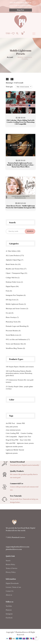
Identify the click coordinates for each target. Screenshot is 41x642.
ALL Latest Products (15, 255)
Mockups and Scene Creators (17, 308)
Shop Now (20, 10)
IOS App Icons (12, 300)
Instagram (9, 614)
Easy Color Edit (25, 440)
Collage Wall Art (12, 277)
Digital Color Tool (25, 436)
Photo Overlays (12, 317)
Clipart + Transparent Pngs (16, 273)
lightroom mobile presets (14, 446)
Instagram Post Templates (16, 295)
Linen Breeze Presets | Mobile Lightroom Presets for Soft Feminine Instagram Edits (20, 207)
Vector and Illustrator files (16, 344)
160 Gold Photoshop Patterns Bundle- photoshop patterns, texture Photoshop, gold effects (19, 373)
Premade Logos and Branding (17, 326)
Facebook (9, 618)
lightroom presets (12, 453)
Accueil (10, 57)
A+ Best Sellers (13, 251)
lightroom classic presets (25, 443)
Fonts (9, 291)
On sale (9, 313)
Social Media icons (13, 335)
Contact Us (9, 591)
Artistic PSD (21, 423)
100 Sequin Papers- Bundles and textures (20, 367)
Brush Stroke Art (13, 264)
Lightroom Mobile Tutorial (15, 450)
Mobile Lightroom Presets (16, 304)
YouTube (9, 606)
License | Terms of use (13, 587)
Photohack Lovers (18, 537)
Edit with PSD (10, 443)
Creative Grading (26, 433)
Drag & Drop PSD (12, 440)
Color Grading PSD (12, 433)
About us (9, 595)
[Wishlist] (20, 105)
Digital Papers (12, 286)
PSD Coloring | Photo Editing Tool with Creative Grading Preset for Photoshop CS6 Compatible (20, 122)
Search (8, 560)
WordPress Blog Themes (15, 348)
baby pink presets (12, 427)
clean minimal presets (13, 430)
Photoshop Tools (13, 322)
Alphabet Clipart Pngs (14, 260)
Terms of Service (11, 568)
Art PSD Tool (10, 423)
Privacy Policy (11, 572)
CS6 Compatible (11, 436)
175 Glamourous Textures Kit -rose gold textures (19, 381)
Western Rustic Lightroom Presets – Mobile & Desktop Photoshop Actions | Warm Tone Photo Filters (20, 165)
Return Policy (10, 564)
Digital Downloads (12, 583)
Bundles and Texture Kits (16, 269)
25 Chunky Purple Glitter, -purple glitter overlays (19, 388)
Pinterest (9, 610)
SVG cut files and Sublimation (18, 339)
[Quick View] (26, 105)
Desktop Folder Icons (14, 282)
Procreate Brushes (13, 330)
